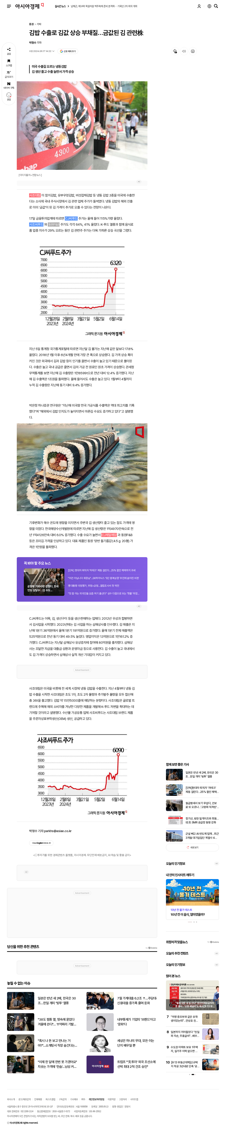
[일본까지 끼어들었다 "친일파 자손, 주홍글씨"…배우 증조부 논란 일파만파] (210, 1039)
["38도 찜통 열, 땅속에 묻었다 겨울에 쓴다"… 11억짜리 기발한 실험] (20, 1030)
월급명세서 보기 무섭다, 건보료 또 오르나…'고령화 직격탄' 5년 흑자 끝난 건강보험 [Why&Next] (201, 805)
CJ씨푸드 (71, 218)
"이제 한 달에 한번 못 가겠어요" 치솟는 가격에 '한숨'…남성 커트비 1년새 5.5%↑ (57, 1064)
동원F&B (53, 224)
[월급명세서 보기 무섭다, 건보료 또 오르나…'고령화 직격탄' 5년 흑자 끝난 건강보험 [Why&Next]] (174, 810)
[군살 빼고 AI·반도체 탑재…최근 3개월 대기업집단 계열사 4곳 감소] (174, 841)
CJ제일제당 (109, 535)
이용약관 (111, 1099)
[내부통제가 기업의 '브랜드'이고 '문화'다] (100, 1030)
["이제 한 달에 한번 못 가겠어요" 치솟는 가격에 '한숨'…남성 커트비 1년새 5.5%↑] (20, 1072)
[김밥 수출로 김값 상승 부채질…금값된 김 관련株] (82, 287)
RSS (83, 1099)
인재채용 (38, 1099)
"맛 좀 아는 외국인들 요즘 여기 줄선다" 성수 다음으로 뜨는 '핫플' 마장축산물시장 (104, 593)
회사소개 (11, 1099)
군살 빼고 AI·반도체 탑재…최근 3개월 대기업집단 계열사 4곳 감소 (202, 836)
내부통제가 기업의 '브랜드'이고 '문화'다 (136, 1021)
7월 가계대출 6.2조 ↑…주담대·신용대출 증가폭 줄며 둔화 (137, 1000)
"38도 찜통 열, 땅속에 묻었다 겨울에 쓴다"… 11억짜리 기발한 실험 (57, 1022)
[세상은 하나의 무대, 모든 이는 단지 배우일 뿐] (100, 1051)
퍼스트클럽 (50, 1099)
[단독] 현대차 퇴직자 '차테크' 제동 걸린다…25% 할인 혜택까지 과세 (102, 570)
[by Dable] (151, 948)
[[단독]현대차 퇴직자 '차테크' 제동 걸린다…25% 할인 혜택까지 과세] (174, 795)
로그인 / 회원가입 (199, 6)
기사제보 (74, 1099)
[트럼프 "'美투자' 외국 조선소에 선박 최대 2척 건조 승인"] (100, 1072)
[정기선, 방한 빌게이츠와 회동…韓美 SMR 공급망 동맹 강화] (174, 825)
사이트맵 (134, 1099)
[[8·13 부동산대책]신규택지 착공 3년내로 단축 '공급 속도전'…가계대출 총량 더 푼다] (210, 1069)
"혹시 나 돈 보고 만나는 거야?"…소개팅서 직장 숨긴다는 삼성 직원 (56, 1043)
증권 (31, 24)
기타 (39, 24)
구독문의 (63, 1099)
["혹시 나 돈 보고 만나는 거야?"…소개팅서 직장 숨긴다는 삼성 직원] (20, 1051)
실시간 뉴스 (60, 6)
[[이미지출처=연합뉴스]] (82, 125)
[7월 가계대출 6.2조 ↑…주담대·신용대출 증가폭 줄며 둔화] (100, 1009)
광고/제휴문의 (24, 1099)
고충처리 (123, 1099)
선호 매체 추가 (70, 51)
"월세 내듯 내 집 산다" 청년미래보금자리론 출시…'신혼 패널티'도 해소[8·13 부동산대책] (195, 1006)
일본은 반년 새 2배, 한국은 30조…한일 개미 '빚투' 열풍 (202, 774)
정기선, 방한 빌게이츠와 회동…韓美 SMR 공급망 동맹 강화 (202, 820)
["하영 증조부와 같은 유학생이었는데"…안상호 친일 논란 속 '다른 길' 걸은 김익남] (210, 1024)
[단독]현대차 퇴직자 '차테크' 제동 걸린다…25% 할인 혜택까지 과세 (201, 790)
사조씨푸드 (36, 224)
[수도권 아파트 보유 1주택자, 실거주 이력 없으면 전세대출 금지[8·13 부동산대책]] (210, 1054)
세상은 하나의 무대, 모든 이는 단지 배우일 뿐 (135, 1043)
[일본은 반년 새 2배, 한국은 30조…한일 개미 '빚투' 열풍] (174, 779)
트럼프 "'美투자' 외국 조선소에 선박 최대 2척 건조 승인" (136, 1064)
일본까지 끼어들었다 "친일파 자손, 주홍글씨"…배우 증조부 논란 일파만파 (185, 1036)
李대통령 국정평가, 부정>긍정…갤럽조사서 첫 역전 (93, 585)
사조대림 (34, 195)
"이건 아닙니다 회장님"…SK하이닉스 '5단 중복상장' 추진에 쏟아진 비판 (103, 578)
